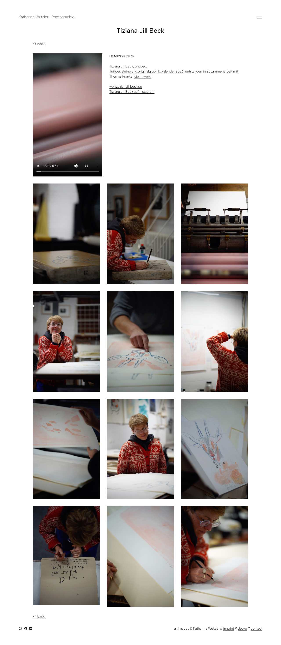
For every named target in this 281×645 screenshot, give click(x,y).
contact (256, 628)
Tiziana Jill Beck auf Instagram (131, 91)
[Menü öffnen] (259, 17)
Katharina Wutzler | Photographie (46, 17)
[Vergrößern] (94, 189)
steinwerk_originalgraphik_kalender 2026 (153, 71)
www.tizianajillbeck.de (125, 86)
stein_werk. (142, 76)
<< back (39, 44)
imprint (228, 628)
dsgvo (242, 628)
